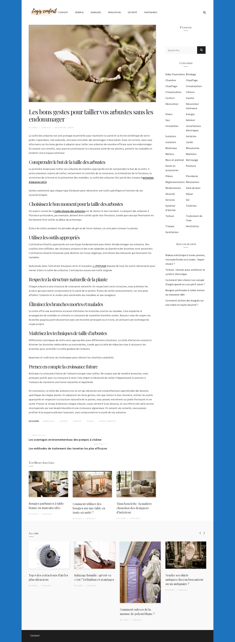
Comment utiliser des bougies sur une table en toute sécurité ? (89, 508)
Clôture (190, 92)
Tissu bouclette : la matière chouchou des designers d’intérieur (134, 508)
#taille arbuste (107, 421)
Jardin (70, 127)
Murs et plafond (174, 160)
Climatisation (194, 86)
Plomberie (192, 176)
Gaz (167, 120)
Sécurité (132, 12)
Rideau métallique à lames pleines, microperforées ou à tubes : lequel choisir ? (185, 259)
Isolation (170, 136)
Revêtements (173, 188)
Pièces (169, 176)
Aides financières (175, 74)
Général (79, 12)
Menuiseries (193, 148)
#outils (77, 421)
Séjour (189, 193)
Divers (168, 114)
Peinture (191, 165)
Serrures (170, 199)
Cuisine (190, 98)
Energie (190, 114)
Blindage (191, 74)
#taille (90, 421)
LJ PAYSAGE (99, 265)
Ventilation (192, 226)
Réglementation (175, 182)
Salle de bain (193, 188)
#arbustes (48, 421)
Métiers (169, 154)
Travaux (169, 226)
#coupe (64, 421)
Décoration (60, 127)
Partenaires (150, 12)
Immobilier (172, 126)
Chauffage (192, 80)
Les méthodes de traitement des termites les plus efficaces (68, 448)
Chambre (170, 80)
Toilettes (191, 205)
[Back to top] (232, 639)
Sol (188, 199)
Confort (63, 12)
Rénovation (114, 12)
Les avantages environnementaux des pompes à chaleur (65, 439)
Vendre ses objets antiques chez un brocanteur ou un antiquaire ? (184, 579)
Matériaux (171, 148)
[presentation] (200, 533)
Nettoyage (192, 160)
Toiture (169, 216)
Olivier (34, 514)
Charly (34, 127)
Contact (35, 635)
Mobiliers (96, 12)
